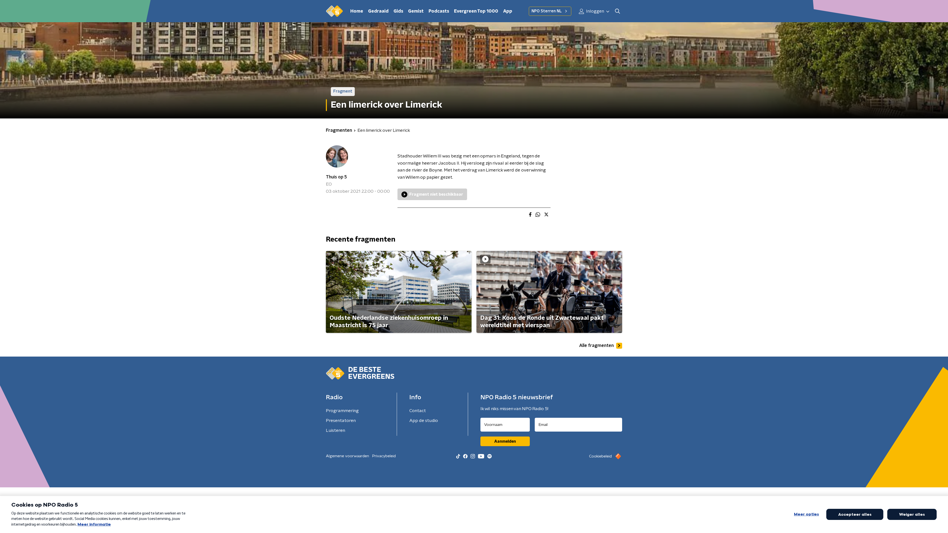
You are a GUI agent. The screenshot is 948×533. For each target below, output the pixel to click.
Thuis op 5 (336, 177)
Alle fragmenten (596, 345)
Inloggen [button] (594, 11)
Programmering (342, 411)
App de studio (423, 421)
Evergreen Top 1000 (476, 11)
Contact (417, 411)
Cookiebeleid (600, 456)
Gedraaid (378, 11)
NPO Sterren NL (547, 11)
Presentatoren (341, 421)
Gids (398, 11)
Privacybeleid (384, 456)
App (507, 11)
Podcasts (439, 11)
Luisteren (335, 430)
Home (356, 11)
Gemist (416, 11)
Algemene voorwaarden (347, 456)
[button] (617, 11)
